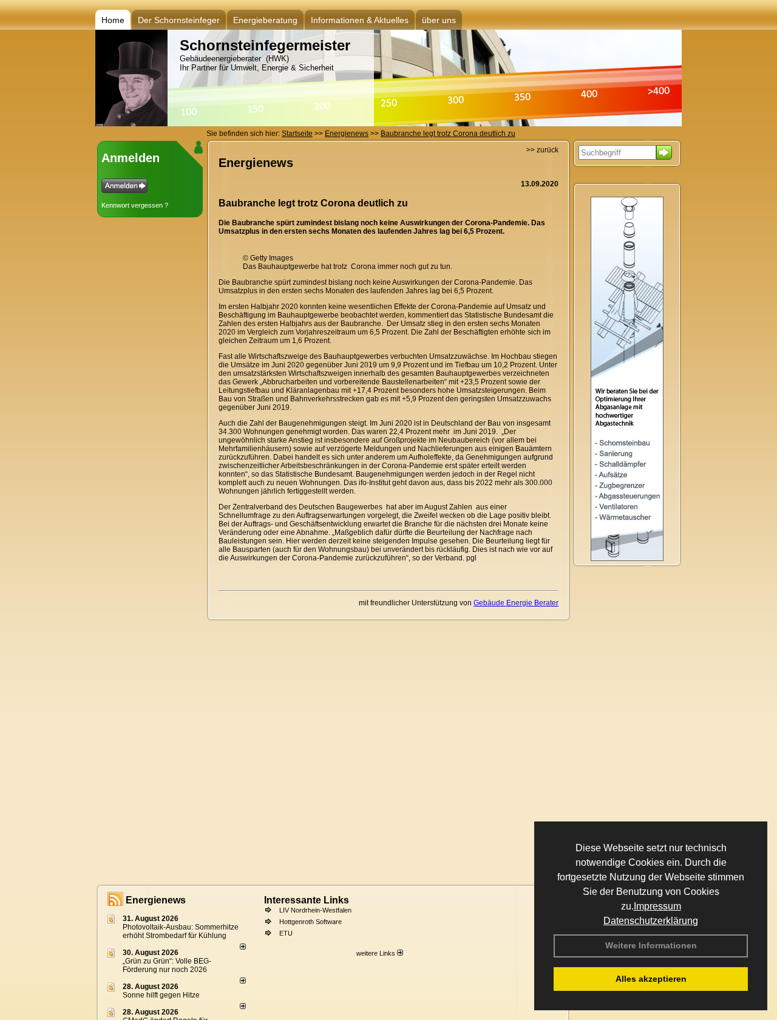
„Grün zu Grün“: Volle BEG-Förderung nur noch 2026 (167, 965)
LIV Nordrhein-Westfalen (315, 910)
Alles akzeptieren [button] (651, 979)
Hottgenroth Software (310, 921)
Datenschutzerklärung (650, 921)
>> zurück (542, 150)
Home (112, 20)
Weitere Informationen (651, 945)
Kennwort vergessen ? (134, 205)
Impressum (657, 906)
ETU (286, 933)
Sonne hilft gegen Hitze (161, 995)
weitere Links (376, 953)
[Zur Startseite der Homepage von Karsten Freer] (131, 124)
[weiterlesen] (243, 947)
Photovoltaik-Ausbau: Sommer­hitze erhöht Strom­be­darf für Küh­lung (181, 931)
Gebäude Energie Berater (515, 603)
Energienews (156, 900)
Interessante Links (306, 900)
